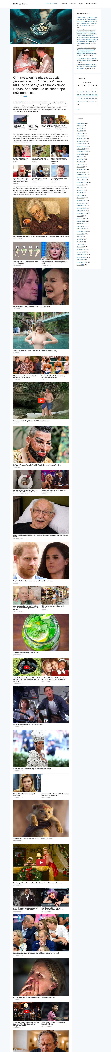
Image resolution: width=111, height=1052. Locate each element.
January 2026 (81, 141)
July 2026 (80, 125)
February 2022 (81, 249)
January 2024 (81, 203)
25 (81, 101)
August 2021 (80, 265)
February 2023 (81, 221)
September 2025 (82, 151)
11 (81, 95)
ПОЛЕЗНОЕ (73, 3)
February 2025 (81, 169)
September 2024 (82, 182)
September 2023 (82, 213)
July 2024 (80, 187)
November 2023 (82, 208)
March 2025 (80, 167)
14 (90, 95)
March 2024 (80, 198)
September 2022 (82, 231)
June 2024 (80, 190)
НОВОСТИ (64, 3)
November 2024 (82, 177)
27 (87, 101)
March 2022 (80, 247)
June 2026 (80, 128)
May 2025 (80, 162)
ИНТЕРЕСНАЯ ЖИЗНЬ (52, 3)
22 (93, 98)
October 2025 (81, 149)
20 (87, 98)
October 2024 (81, 180)
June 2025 (80, 159)
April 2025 (80, 164)
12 (84, 95)
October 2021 (81, 260)
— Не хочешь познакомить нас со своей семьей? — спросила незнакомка (86, 66)
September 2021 (82, 262)
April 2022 (80, 244)
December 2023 (81, 205)
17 (78, 98)
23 (96, 98)
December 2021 (81, 254)
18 (81, 98)
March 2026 (80, 136)
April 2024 (80, 195)
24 (78, 101)
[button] (41, 26)
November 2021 (81, 257)
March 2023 (80, 218)
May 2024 (80, 192)
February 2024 (81, 200)
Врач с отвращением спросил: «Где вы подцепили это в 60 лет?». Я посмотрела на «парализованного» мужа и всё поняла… (87, 51)
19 (84, 98)
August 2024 (80, 185)
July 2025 (80, 156)
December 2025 (81, 144)
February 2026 (81, 138)
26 (84, 101)
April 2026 (80, 133)
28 (90, 101)
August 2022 (80, 234)
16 (96, 95)
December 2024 (81, 174)
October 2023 (81, 211)
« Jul (78, 109)
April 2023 (80, 216)
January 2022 (81, 252)
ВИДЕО (81, 3)
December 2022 (81, 226)
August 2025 (80, 154)
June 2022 (80, 239)
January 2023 (81, 223)
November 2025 (81, 146)
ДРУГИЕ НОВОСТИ (91, 3)
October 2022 (81, 229)
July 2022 (80, 236)
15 (93, 95)
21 (90, 98)
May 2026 (80, 131)
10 (78, 95)
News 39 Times (20, 4)
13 (87, 95)
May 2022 (80, 241)
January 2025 (81, 172)
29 (93, 101)
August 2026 (80, 123)
